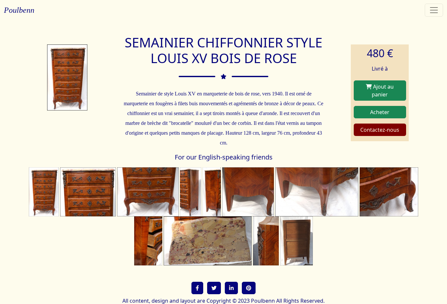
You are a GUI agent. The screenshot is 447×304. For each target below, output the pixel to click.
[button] (197, 288)
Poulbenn (19, 10)
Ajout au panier (383, 90)
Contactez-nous (379, 129)
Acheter (379, 112)
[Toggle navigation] (434, 10)
